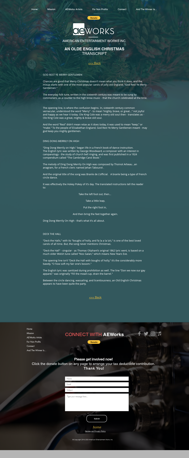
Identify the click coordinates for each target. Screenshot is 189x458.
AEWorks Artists (34, 337)
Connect (30, 346)
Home (29, 328)
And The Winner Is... (36, 350)
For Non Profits (34, 341)
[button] (100, 9)
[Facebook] (139, 333)
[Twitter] (146, 333)
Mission (30, 333)
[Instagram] (153, 333)
